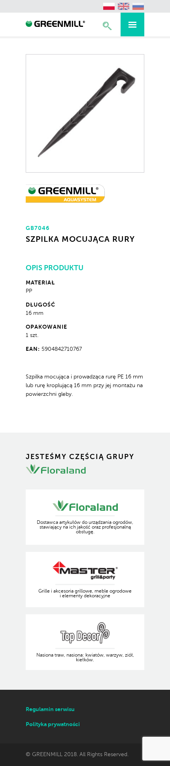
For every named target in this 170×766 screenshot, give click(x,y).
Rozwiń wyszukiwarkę (107, 26)
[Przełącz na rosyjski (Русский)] (138, 6)
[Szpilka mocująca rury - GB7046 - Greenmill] (55, 24)
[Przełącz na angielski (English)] (124, 6)
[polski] (109, 6)
